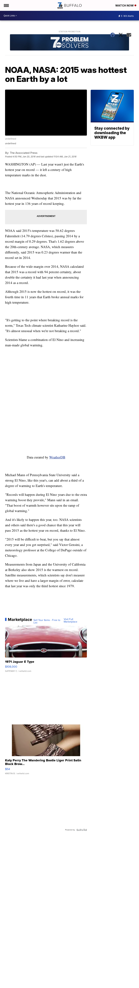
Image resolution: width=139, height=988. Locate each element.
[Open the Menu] (6, 5)
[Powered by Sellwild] (81, 830)
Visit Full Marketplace (70, 620)
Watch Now (124, 5)
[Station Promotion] (69, 42)
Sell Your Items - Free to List (46, 621)
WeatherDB (57, 457)
